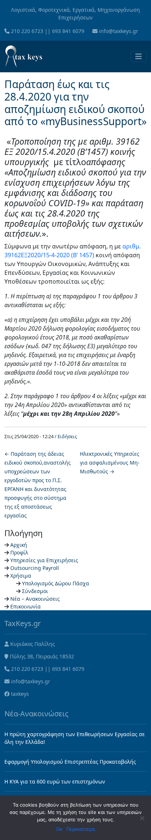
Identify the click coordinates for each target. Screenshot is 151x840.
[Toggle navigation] (138, 56)
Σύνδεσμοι (35, 591)
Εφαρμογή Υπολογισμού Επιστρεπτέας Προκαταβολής (70, 761)
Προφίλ (19, 552)
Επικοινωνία (25, 606)
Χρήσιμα (20, 575)
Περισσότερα (80, 829)
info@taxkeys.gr (118, 31)
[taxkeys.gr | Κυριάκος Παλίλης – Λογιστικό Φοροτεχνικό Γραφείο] (23, 56)
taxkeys (20, 693)
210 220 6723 (27, 31)
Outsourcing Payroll (34, 567)
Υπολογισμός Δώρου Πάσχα (55, 583)
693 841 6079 (68, 31)
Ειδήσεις (67, 436)
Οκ (59, 829)
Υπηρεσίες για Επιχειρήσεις (44, 560)
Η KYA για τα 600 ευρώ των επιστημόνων (54, 781)
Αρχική (18, 544)
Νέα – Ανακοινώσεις (35, 598)
